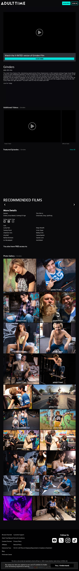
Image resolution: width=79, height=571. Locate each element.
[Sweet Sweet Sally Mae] (58, 204)
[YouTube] (4, 221)
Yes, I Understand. (62, 565)
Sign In (74, 3)
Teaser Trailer (7, 143)
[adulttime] (13, 3)
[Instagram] (13, 221)
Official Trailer (65, 143)
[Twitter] (9, 221)
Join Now (66, 3)
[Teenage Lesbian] (21, 204)
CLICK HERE (39, 58)
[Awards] (39, 98)
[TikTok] (74, 540)
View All (72, 149)
